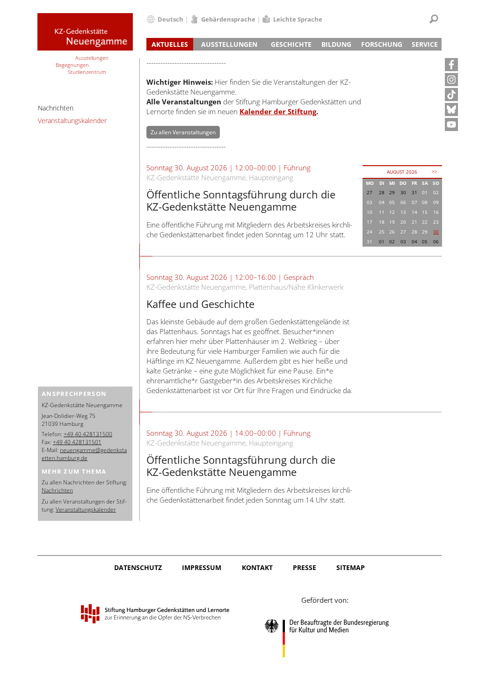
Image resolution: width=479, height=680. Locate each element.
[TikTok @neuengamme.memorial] (451, 94)
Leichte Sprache (297, 19)
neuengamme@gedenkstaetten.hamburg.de (84, 454)
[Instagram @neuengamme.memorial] (451, 79)
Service (425, 44)
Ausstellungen (229, 44)
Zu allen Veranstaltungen (183, 132)
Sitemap (350, 567)
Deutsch (170, 19)
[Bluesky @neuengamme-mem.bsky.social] (451, 109)
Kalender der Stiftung (278, 111)
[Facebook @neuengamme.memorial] (451, 64)
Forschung (381, 44)
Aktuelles (170, 44)
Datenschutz (138, 567)
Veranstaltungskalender (72, 120)
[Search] (433, 19)
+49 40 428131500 (88, 434)
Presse (304, 567)
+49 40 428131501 (77, 442)
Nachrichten (55, 107)
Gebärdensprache (228, 19)
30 (436, 231)
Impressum (201, 567)
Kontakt (257, 567)
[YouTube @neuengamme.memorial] (451, 124)
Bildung (336, 44)
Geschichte (291, 44)
